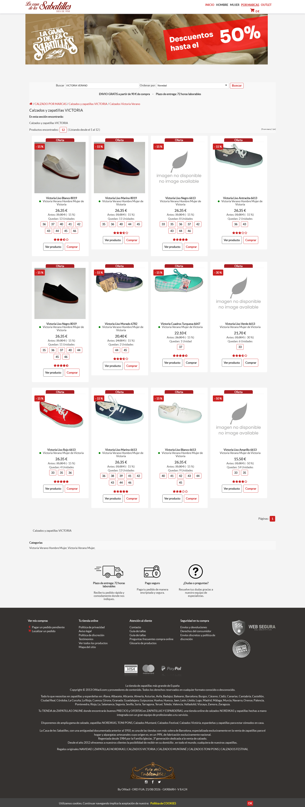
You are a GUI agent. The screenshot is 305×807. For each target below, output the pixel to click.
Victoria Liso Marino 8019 (121, 198)
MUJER (234, 5)
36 (44, 224)
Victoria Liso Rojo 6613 (61, 449)
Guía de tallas (138, 631)
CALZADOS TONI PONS (204, 749)
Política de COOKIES (163, 803)
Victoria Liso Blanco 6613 (180, 449)
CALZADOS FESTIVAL (234, 749)
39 (121, 475)
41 (70, 224)
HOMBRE (222, 5)
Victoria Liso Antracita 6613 (240, 198)
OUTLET (266, 4)
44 (57, 230)
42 (78, 224)
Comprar (191, 362)
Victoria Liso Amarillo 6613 (240, 449)
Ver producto (53, 246)
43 (48, 230)
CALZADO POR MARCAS (51, 103)
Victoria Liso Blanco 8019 (61, 198)
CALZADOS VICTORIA (141, 749)
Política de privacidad (92, 627)
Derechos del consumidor (195, 631)
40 (61, 224)
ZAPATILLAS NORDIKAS (109, 749)
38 (112, 475)
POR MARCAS (250, 5)
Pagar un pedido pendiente (48, 627)
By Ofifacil (124, 789)
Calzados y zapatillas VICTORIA (88, 103)
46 (74, 230)
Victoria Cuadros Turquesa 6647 (180, 323)
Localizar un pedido (43, 631)
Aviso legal (85, 631)
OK (250, 803)
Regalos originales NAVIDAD (74, 749)
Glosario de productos (143, 643)
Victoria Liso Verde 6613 (240, 323)
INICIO (209, 4)
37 (52, 224)
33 (163, 224)
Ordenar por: (148, 85)
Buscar (60, 85)
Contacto (135, 627)
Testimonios (86, 639)
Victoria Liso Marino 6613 (121, 449)
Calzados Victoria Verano (124, 103)
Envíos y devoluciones (193, 627)
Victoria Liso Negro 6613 (180, 198)
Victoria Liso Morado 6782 (121, 323)
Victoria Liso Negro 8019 (61, 323)
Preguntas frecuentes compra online (151, 639)
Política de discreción (91, 635)
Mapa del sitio (87, 647)
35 (103, 224)
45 (65, 230)
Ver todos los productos (93, 643)
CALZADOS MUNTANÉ (172, 749)
